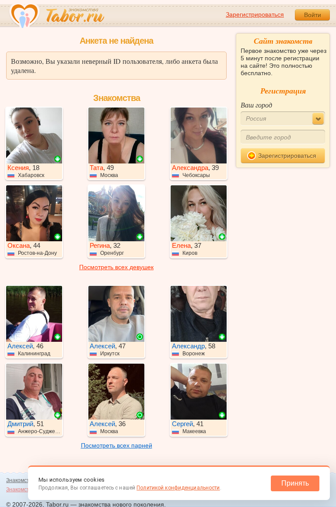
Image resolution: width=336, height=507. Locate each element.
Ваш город (256, 104)
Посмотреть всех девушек (116, 267)
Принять (295, 483)
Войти (312, 14)
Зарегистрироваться (255, 14)
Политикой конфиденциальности (178, 488)
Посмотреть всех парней (116, 445)
